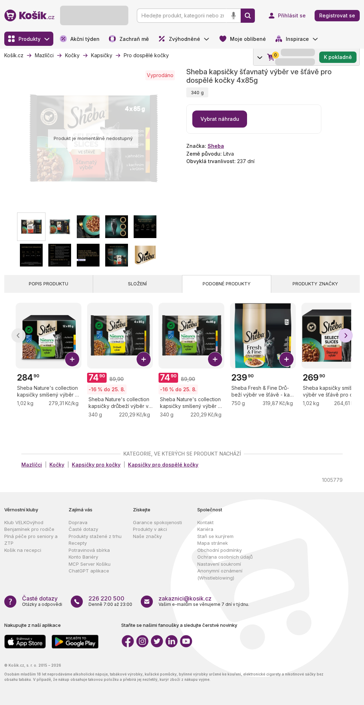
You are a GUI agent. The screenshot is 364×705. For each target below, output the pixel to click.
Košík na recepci (22, 550)
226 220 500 (106, 598)
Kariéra (205, 529)
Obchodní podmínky (219, 550)
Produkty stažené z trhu (95, 536)
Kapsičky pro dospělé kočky (163, 465)
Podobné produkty (227, 283)
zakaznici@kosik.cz (185, 598)
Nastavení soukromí (219, 564)
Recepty (78, 543)
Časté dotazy (83, 529)
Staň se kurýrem (215, 536)
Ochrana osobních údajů (225, 557)
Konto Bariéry (83, 557)
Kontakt (205, 522)
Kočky (56, 465)
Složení (137, 283)
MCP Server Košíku (90, 564)
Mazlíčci (31, 465)
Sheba (216, 146)
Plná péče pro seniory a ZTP (31, 539)
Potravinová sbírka (89, 550)
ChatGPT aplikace (89, 571)
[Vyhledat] (248, 16)
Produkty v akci (150, 529)
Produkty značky (315, 283)
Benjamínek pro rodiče (29, 529)
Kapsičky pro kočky (96, 465)
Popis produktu (48, 283)
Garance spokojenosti (157, 522)
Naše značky (147, 536)
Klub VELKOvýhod (23, 522)
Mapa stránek (212, 543)
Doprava (78, 522)
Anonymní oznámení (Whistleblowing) (219, 574)
